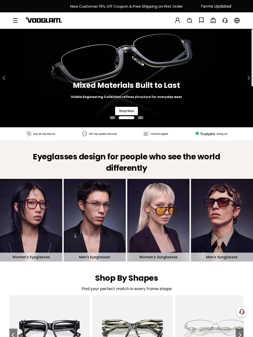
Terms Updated (216, 6)
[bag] (213, 21)
